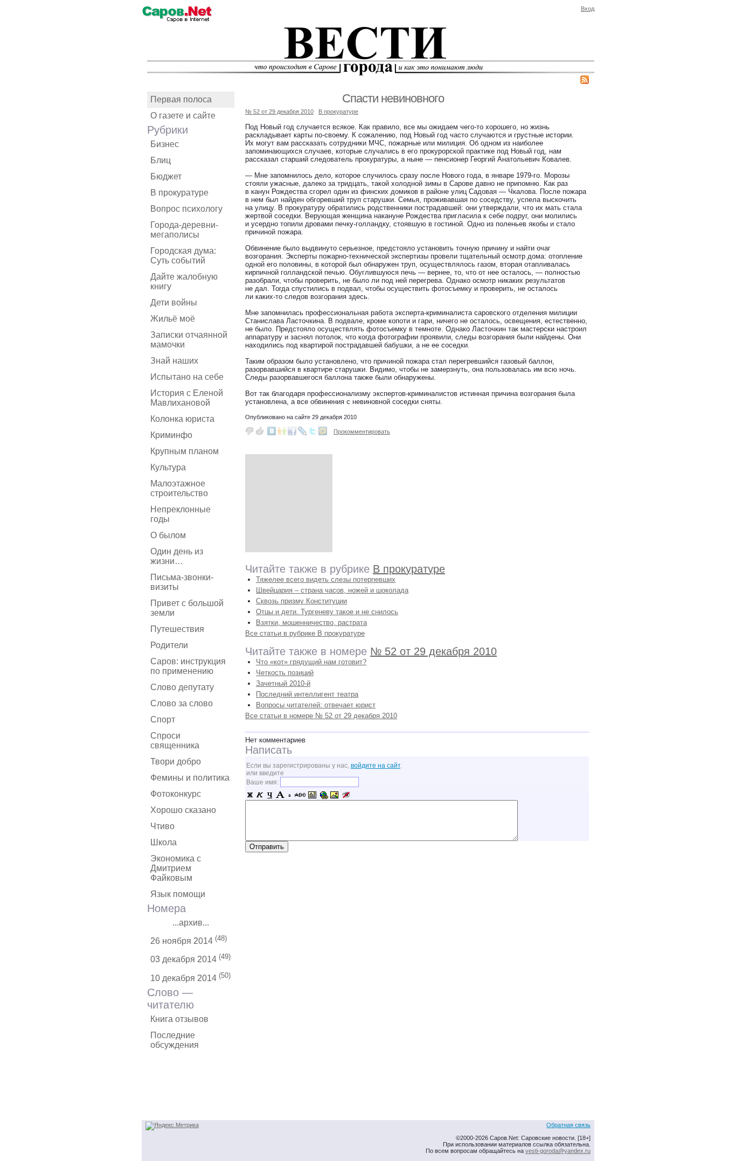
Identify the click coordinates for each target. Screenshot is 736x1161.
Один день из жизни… (176, 556)
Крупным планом (184, 451)
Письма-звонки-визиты (181, 582)
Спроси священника (174, 740)
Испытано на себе (187, 376)
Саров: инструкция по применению (188, 666)
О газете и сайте (183, 115)
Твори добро (175, 761)
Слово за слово (181, 703)
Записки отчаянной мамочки (188, 339)
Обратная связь (568, 1125)
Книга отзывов (179, 1019)
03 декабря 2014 (190, 958)
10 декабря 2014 (190, 977)
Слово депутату (182, 687)
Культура (168, 467)
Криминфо (171, 435)
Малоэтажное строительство (179, 488)
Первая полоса (181, 99)
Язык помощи (177, 894)
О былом (168, 535)
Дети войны (173, 302)
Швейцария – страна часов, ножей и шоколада (332, 590)
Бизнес (164, 144)
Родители (169, 645)
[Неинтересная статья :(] (249, 431)
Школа (163, 842)
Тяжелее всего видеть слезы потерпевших (325, 579)
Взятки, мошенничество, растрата (311, 622)
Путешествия (177, 629)
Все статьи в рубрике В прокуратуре (305, 633)
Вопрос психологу (186, 208)
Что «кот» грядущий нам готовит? (311, 662)
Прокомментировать (362, 431)
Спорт (162, 719)
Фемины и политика (190, 777)
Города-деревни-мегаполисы (184, 229)
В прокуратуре (179, 192)
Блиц (160, 160)
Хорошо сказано (183, 810)
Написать (268, 750)
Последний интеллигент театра (307, 694)
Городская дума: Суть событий (183, 255)
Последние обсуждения (174, 1040)
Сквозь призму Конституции (301, 601)
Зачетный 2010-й (283, 683)
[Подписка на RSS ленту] (584, 82)
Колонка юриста (182, 418)
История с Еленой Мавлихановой (186, 397)
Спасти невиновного (393, 98)
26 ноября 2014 (188, 940)
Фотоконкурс (175, 793)
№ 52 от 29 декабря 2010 (279, 111)
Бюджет (166, 176)
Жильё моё (172, 318)
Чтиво (162, 826)
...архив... (190, 922)
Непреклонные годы (180, 514)
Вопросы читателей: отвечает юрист (316, 705)
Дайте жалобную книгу (184, 281)
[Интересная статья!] (259, 431)
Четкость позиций (285, 673)
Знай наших (174, 360)
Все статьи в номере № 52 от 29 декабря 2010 (321, 716)
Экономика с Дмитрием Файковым (175, 868)
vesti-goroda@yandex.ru (558, 1151)
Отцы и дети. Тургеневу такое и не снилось (327, 612)
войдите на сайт (375, 765)
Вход (587, 8)
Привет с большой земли (187, 608)
